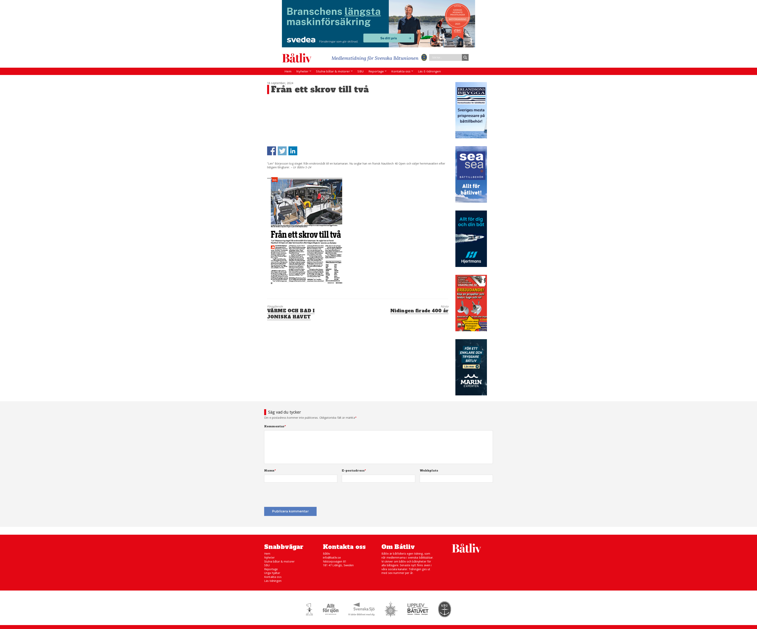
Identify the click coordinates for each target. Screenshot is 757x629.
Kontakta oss (400, 71)
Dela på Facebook (271, 150)
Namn (270, 471)
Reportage (376, 71)
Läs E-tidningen (429, 71)
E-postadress (354, 471)
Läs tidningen (273, 581)
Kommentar (275, 426)
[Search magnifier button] (465, 57)
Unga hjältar (272, 573)
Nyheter (302, 71)
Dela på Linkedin (292, 150)
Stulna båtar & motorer (333, 71)
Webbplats (429, 471)
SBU (360, 71)
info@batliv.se (332, 557)
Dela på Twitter (282, 150)
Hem (287, 71)
